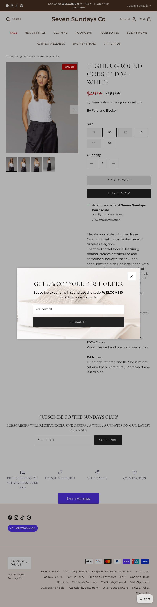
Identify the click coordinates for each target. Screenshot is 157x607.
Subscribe (78, 321)
